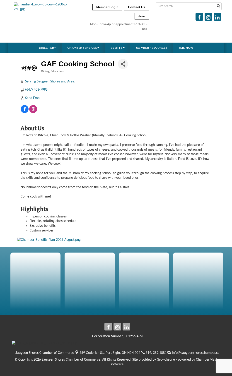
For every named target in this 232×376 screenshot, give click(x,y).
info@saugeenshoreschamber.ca (195, 353)
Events (116, 48)
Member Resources (151, 48)
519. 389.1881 (156, 353)
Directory (47, 48)
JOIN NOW (186, 48)
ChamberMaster (208, 360)
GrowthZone (166, 360)
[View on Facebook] (25, 112)
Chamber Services (82, 48)
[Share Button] (123, 64)
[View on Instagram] (33, 112)
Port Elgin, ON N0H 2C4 (110, 353)
